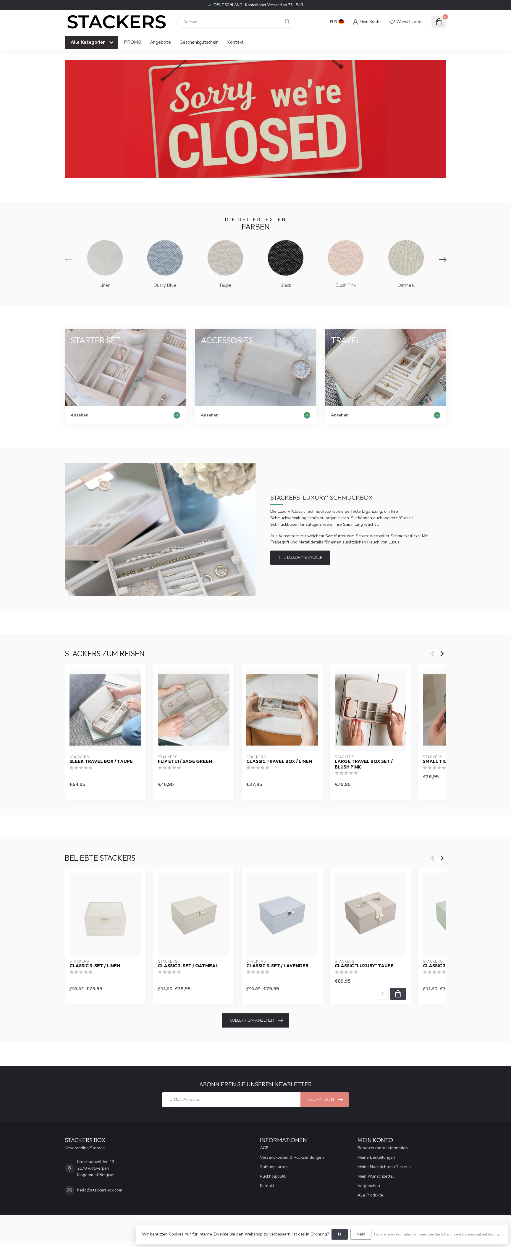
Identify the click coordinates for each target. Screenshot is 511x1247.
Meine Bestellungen (376, 1157)
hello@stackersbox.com (99, 1190)
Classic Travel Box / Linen (279, 761)
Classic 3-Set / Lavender (277, 966)
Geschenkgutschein (199, 42)
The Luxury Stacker (300, 557)
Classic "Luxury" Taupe (364, 966)
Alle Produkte (370, 1195)
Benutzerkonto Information (383, 1148)
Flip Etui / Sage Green (185, 761)
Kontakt (235, 42)
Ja (340, 1234)
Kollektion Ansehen (251, 1020)
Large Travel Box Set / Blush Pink (364, 764)
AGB (264, 1148)
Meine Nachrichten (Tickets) (384, 1167)
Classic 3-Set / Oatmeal (188, 966)
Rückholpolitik (273, 1176)
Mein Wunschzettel (376, 1176)
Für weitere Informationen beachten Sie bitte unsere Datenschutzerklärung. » (438, 1234)
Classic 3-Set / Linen (94, 966)
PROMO (132, 42)
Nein (361, 1234)
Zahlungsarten (274, 1167)
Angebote (160, 42)
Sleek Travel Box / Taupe (101, 761)
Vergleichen (369, 1186)
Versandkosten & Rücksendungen (292, 1157)
